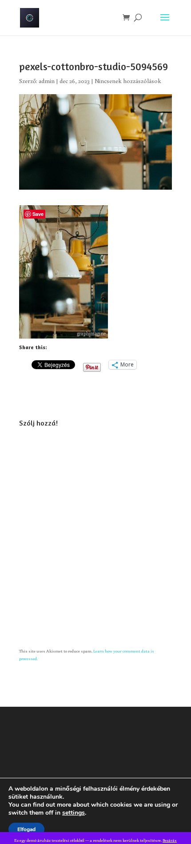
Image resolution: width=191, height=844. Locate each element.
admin (47, 81)
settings (73, 813)
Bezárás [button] (170, 840)
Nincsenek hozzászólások (128, 81)
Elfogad (26, 829)
